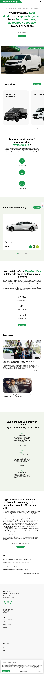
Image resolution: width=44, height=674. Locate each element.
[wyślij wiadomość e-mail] (37, 246)
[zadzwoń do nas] (34, 246)
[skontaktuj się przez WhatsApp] (30, 246)
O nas (4, 645)
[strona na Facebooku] (4, 602)
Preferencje (39, 671)
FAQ (4, 647)
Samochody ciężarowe (7, 625)
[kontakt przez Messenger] (8, 602)
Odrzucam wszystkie (23, 671)
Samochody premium (7, 624)
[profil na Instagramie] (11, 602)
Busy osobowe (5, 621)
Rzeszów (4, 639)
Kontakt (4, 650)
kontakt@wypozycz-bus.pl (8, 597)
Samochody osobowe (7, 622)
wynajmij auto (22, 36)
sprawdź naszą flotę (22, 32)
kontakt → (22, 465)
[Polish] (42, 203)
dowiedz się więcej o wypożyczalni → (20, 543)
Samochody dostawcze (7, 619)
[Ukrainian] (42, 206)
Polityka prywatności (7, 651)
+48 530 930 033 (6, 595)
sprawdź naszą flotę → (22, 445)
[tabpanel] (22, 232)
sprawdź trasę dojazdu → (22, 483)
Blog (4, 648)
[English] (42, 205)
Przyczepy (5, 627)
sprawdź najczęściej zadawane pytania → (32, 573)
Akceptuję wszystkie (6, 671)
